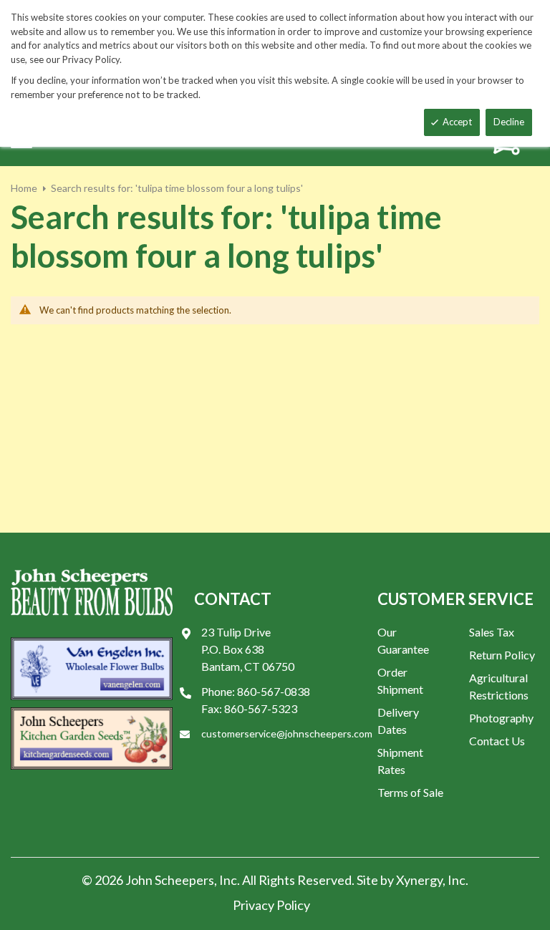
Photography (501, 718)
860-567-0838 (273, 691)
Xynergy (419, 880)
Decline (508, 121)
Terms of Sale (410, 792)
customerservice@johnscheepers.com (286, 733)
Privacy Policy (271, 905)
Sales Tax (491, 632)
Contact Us (497, 740)
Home (24, 188)
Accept (457, 121)
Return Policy (502, 655)
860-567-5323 (260, 708)
